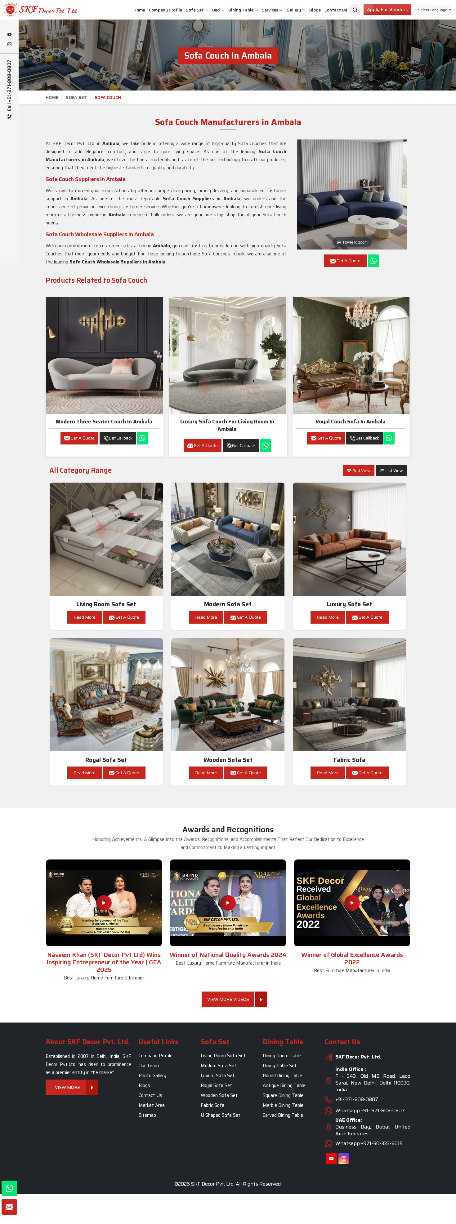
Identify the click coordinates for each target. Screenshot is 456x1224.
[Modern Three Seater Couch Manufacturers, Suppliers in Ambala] (104, 355)
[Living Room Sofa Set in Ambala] (106, 539)
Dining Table (240, 10)
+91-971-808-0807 (356, 1099)
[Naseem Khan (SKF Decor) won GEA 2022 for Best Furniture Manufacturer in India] (352, 903)
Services (270, 10)
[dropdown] (206, 10)
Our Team (149, 1066)
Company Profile (165, 10)
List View (394, 470)
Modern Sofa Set (228, 604)
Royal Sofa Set (106, 759)
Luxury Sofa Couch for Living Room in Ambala (227, 425)
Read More (85, 617)
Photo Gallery (152, 1075)
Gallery (294, 10)
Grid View (361, 470)
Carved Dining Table (283, 1115)
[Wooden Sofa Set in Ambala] (228, 695)
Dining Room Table (282, 1056)
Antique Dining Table (284, 1085)
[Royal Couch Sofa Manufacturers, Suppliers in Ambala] (351, 355)
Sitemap (147, 1115)
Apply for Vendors (387, 9)
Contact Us (335, 10)
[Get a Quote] (9, 1207)
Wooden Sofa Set (228, 759)
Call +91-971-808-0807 (9, 86)
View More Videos (228, 999)
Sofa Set (195, 10)
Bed (216, 10)
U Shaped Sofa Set (220, 1115)
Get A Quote (82, 438)
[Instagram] (9, 45)
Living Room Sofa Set (106, 604)
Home (139, 10)
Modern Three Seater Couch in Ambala (104, 421)
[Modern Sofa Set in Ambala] (228, 539)
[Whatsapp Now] (373, 260)
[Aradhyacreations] (355, 10)
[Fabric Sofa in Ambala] (349, 695)
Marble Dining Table (283, 1105)
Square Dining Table (283, 1095)
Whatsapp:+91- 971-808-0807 (370, 1111)
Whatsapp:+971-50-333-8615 (369, 1143)
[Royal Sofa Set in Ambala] (106, 695)
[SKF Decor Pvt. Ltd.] (38, 9)
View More (67, 1087)
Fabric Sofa (349, 759)
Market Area (152, 1105)
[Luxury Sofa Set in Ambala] (349, 539)
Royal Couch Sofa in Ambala (350, 421)
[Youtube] (9, 35)
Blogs (315, 10)
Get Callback (120, 438)
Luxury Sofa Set (349, 604)
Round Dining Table (282, 1075)
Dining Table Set (280, 1066)
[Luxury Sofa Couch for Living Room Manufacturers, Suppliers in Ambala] (227, 355)
